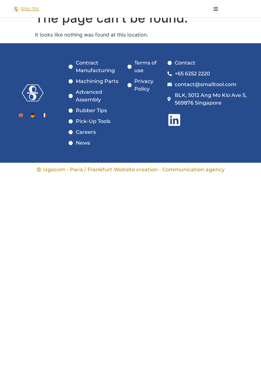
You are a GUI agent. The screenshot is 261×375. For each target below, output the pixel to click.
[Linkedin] (174, 119)
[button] (216, 8)
